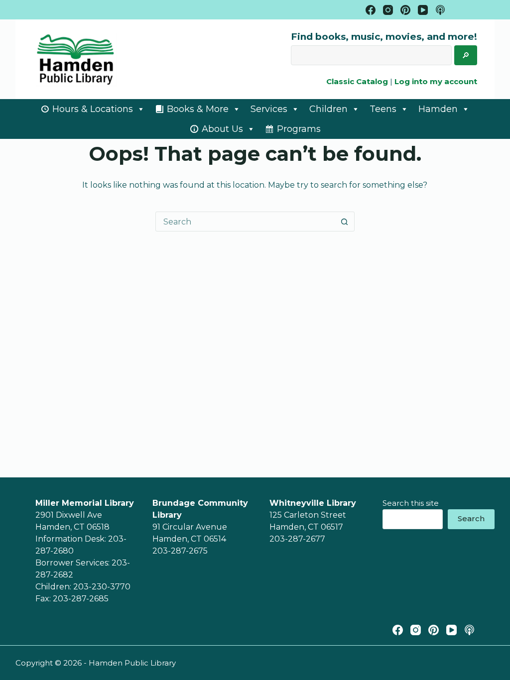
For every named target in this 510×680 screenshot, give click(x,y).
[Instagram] (388, 10)
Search (471, 518)
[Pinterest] (405, 10)
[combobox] (245, 221)
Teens (383, 109)
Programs (299, 128)
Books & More (198, 109)
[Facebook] (371, 10)
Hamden (438, 109)
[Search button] (344, 221)
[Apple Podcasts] (440, 10)
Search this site (410, 503)
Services (269, 109)
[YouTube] (423, 10)
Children (328, 109)
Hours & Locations (92, 109)
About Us (222, 128)
